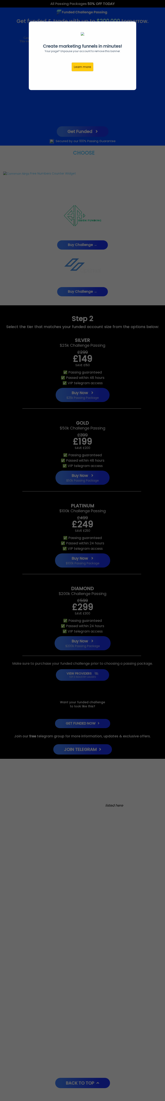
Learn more (82, 67)
